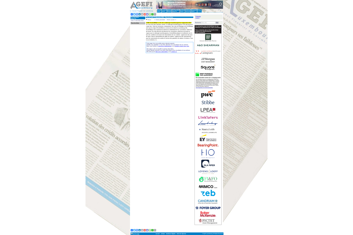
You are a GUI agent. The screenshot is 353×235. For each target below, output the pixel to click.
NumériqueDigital (194, 11)
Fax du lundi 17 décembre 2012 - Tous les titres (159, 17)
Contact (199, 10)
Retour (149, 19)
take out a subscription (162, 51)
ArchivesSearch (182, 11)
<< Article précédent (159, 19)
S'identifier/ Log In (198, 17)
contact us (174, 51)
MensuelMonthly (169, 11)
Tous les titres (135, 23)
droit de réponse (181, 233)
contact (163, 233)
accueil (158, 233)
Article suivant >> (171, 19)
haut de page (135, 233)
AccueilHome (159, 11)
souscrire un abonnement (165, 46)
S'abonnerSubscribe (187, 11)
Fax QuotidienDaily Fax (175, 11)
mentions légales (171, 233)
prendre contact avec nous (182, 46)
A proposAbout (164, 11)
